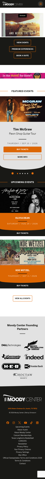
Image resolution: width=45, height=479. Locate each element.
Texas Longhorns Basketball (22, 438)
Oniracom (33, 412)
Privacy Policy (22, 447)
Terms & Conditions (22, 461)
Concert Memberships (22, 435)
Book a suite (22, 56)
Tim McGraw (22, 129)
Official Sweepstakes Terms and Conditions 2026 (22, 458)
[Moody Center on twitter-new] (19, 422)
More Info (22, 157)
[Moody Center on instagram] (13, 422)
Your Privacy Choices (22, 449)
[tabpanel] (22, 133)
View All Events (22, 298)
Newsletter (22, 444)
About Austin (22, 430)
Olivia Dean (22, 218)
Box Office (22, 455)
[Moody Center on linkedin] (37, 422)
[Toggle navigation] (40, 4)
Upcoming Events (22, 427)
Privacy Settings (22, 452)
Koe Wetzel (23, 270)
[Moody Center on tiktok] (31, 422)
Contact (22, 463)
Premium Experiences (22, 49)
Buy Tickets (22, 149)
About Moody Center (22, 432)
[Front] (22, 398)
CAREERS (22, 441)
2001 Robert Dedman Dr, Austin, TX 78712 (22, 408)
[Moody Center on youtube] (25, 422)
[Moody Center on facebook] (7, 422)
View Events (23, 43)
